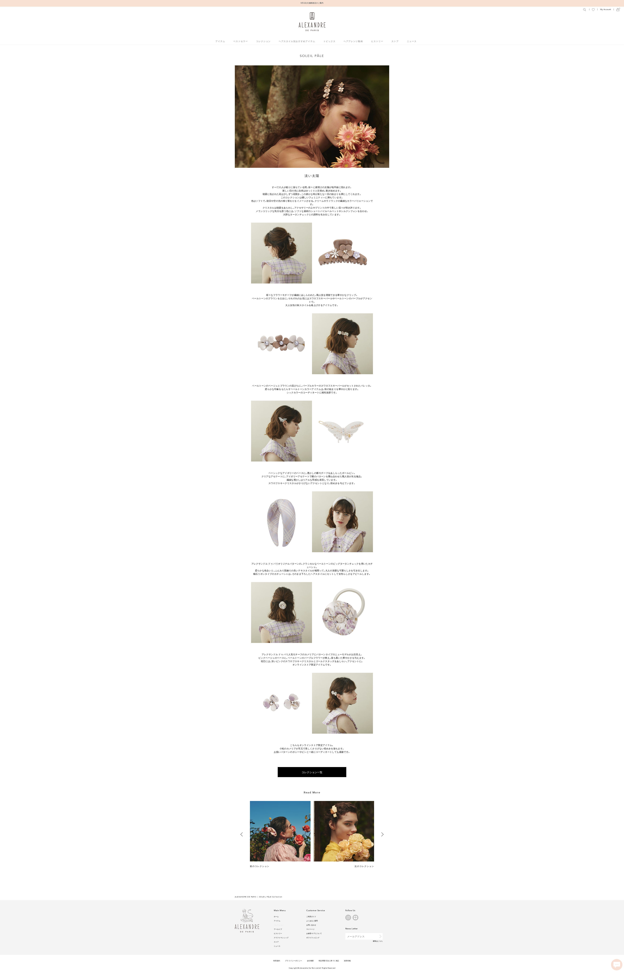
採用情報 (347, 960)
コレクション (279, 925)
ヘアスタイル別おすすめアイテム (297, 41)
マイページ (310, 929)
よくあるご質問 (312, 920)
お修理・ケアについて (314, 933)
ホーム (276, 916)
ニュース (412, 41)
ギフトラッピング (312, 937)
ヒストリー (377, 41)
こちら (380, 941)
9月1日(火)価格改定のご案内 (312, 2)
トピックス (329, 41)
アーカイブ (278, 929)
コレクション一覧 (312, 772)
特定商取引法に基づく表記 (329, 960)
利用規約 (276, 960)
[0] (618, 9)
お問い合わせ (311, 925)
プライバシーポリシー (293, 960)
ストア (395, 41)
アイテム (277, 920)
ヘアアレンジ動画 (353, 41)
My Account (605, 9)
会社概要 (310, 960)
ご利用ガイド (311, 916)
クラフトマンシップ (281, 937)
